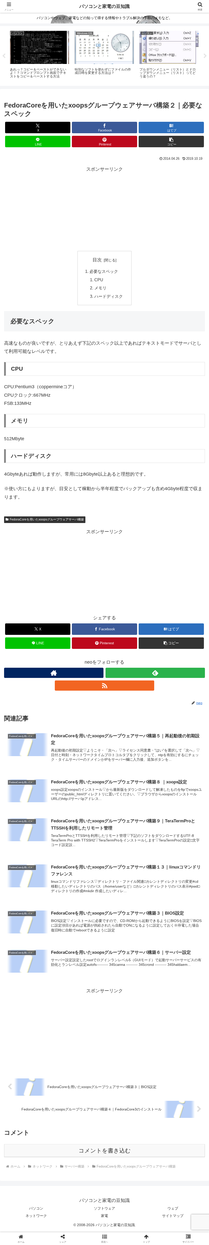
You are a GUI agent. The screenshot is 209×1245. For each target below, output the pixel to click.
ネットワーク (36, 1216)
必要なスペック (103, 271)
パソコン (36, 1208)
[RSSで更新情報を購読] (104, 685)
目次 (97, 259)
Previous (3, 56)
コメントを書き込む (105, 1150)
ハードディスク (108, 296)
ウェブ (172, 1208)
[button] (171, 141)
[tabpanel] (39, 55)
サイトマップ (173, 1216)
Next (205, 56)
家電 (104, 1216)
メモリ (100, 288)
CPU (98, 279)
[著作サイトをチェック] (53, 673)
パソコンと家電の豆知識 (104, 6)
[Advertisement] (104, 209)
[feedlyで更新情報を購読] (155, 673)
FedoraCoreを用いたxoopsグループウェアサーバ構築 (47, 519)
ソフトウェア (104, 1208)
